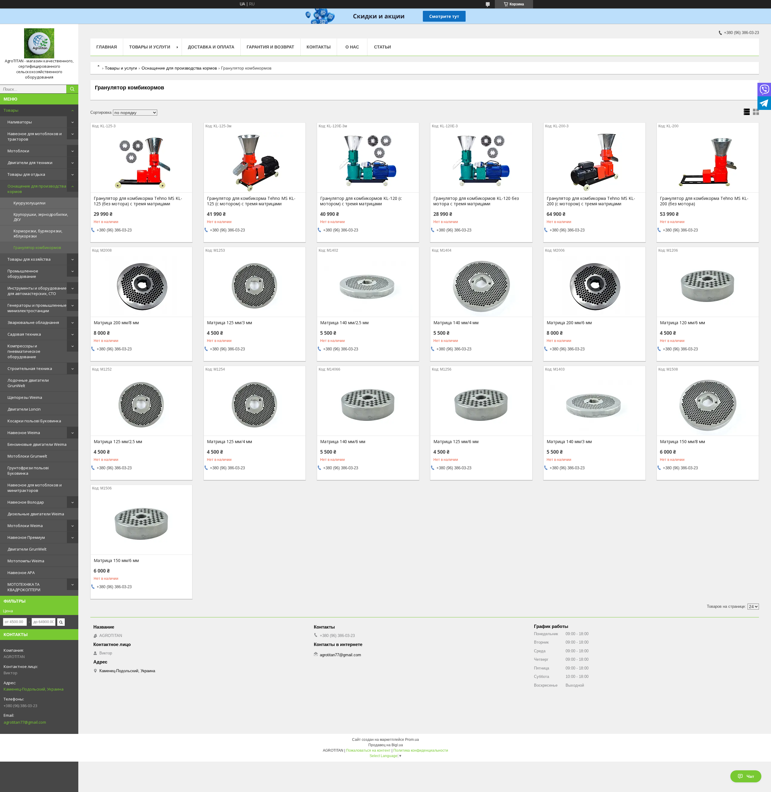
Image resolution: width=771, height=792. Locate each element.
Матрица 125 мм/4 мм (229, 441)
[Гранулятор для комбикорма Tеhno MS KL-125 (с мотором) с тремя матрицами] (254, 162)
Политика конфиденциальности (420, 750)
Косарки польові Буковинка (34, 421)
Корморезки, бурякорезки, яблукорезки (38, 233)
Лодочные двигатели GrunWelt (28, 382)
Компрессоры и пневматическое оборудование (24, 351)
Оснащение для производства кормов (37, 188)
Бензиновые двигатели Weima (37, 444)
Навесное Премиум (26, 537)
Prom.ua (412, 740)
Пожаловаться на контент (368, 750)
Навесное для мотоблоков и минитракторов (35, 487)
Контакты (319, 47)
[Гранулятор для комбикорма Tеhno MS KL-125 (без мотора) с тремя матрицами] (141, 162)
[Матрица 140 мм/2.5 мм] (368, 286)
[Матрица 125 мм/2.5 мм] (141, 405)
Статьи (382, 47)
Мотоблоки (18, 151)
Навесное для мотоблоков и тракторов (35, 136)
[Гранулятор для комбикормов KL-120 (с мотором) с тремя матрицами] (368, 162)
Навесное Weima (24, 432)
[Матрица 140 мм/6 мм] (368, 405)
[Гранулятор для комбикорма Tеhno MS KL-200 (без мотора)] (707, 162)
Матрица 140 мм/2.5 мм (344, 322)
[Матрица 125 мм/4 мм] (254, 405)
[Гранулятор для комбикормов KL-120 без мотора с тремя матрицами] (481, 162)
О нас (352, 47)
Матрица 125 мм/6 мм (456, 441)
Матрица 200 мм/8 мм (116, 322)
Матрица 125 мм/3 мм (229, 322)
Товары (11, 110)
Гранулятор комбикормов (37, 247)
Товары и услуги (149, 47)
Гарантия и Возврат (270, 47)
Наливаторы (20, 122)
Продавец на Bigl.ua (385, 745)
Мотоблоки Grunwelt (27, 456)
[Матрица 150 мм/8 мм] (707, 405)
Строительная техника (30, 368)
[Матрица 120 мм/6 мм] (707, 286)
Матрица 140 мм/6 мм (342, 441)
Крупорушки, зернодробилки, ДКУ (41, 217)
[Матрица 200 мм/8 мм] (141, 286)
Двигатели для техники (30, 162)
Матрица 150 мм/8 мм (682, 441)
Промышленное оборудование (23, 273)
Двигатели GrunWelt (27, 549)
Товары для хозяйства (29, 259)
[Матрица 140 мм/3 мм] (594, 405)
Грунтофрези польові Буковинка (28, 470)
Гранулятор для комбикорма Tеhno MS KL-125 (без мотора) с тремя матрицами (138, 201)
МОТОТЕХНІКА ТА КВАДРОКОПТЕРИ (24, 587)
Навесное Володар (26, 502)
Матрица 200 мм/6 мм (569, 322)
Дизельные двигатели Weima (36, 514)
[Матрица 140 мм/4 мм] (481, 286)
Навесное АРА (21, 572)
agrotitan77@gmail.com (25, 722)
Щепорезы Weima (25, 397)
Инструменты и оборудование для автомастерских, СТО (37, 290)
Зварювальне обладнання (33, 322)
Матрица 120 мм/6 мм (682, 322)
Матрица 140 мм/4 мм (456, 322)
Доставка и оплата (211, 47)
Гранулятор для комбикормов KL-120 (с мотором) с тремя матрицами (361, 201)
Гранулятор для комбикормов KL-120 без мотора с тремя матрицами (476, 201)
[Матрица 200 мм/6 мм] (594, 286)
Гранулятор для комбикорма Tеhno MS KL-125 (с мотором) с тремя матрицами (251, 201)
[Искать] (72, 89)
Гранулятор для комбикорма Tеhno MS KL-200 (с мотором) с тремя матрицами (591, 201)
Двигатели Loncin (24, 409)
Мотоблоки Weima (25, 525)
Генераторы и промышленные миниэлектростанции (37, 308)
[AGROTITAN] (39, 43)
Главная (106, 47)
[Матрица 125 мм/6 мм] (481, 405)
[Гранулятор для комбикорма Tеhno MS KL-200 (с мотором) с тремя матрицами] (594, 162)
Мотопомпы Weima (26, 561)
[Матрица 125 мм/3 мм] (254, 286)
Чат (750, 776)
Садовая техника (24, 334)
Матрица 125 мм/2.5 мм (118, 441)
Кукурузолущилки (29, 203)
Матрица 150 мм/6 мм (116, 560)
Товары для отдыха (26, 174)
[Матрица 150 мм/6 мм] (141, 524)
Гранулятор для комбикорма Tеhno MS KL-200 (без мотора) (704, 201)
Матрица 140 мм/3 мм (569, 441)
